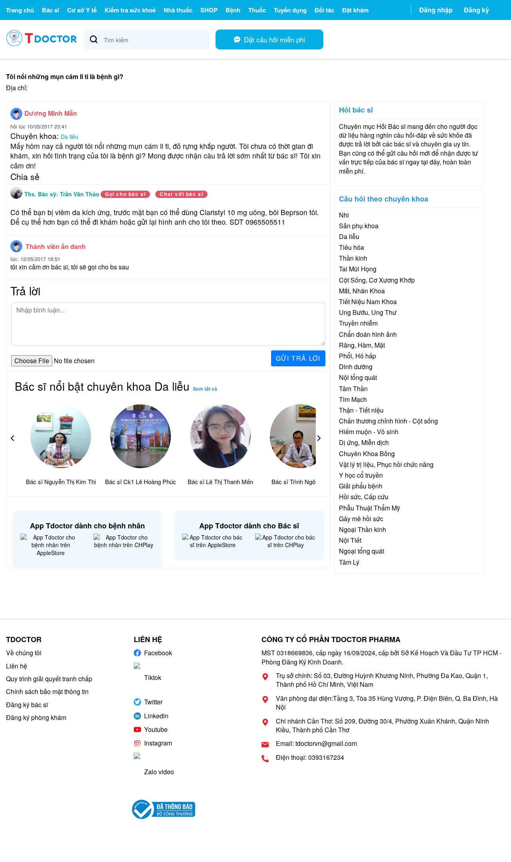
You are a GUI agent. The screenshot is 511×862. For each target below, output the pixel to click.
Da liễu (69, 136)
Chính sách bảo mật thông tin (47, 691)
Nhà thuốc (178, 10)
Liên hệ (16, 665)
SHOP (209, 10)
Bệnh (233, 10)
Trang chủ (20, 10)
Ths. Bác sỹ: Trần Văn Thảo (62, 194)
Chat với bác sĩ (181, 194)
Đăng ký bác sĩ (27, 704)
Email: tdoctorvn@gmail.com (316, 743)
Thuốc (257, 10)
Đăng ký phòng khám (36, 717)
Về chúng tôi (24, 652)
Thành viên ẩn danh (56, 246)
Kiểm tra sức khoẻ (130, 10)
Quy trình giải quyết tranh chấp (49, 678)
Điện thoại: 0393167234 (310, 757)
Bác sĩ (50, 10)
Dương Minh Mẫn (50, 113)
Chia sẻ (25, 176)
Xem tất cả (205, 388)
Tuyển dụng (290, 10)
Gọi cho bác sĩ (125, 194)
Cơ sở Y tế (82, 10)
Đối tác (324, 10)
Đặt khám (355, 10)
